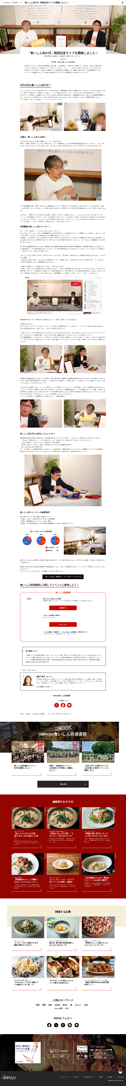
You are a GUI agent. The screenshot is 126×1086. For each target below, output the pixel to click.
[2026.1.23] (98, 967)
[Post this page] (56, 705)
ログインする (63, 624)
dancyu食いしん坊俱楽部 (66, 62)
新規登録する (63, 608)
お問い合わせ (120, 1077)
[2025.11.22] (63, 752)
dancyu (22, 713)
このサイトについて (65, 1077)
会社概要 (110, 1077)
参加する (28, 713)
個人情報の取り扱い (88, 1077)
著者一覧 (77, 1077)
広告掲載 (101, 1077)
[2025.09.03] (98, 752)
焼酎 (38, 1005)
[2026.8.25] (28, 927)
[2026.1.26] (28, 967)
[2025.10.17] (63, 864)
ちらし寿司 (59, 1008)
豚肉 (50, 1005)
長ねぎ (64, 1005)
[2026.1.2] (63, 818)
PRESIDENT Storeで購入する (101, 1053)
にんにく (78, 1005)
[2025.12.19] (28, 752)
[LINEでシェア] (69, 705)
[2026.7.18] (63, 967)
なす (67, 1008)
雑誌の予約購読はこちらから (101, 1057)
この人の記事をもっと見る (43, 686)
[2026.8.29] (98, 818)
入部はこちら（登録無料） (59, 1056)
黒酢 (44, 1005)
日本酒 (57, 1005)
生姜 (86, 1005)
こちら (44, 634)
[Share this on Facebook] (63, 705)
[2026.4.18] (63, 927)
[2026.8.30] (98, 927)
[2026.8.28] (28, 818)
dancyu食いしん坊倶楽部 (61, 695)
